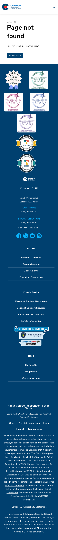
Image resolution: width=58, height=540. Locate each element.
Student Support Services (31, 307)
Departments (31, 270)
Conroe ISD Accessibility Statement (29, 506)
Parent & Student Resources (31, 301)
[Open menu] (54, 7)
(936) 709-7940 (29, 222)
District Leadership (29, 423)
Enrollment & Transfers (31, 314)
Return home (15, 55)
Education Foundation (31, 277)
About (11, 423)
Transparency (35, 429)
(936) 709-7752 (29, 211)
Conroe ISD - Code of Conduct (28, 531)
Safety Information (31, 321)
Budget (20, 429)
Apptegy (35, 417)
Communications (31, 378)
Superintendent (31, 264)
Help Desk (31, 371)
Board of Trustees (31, 257)
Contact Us (31, 365)
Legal (46, 423)
